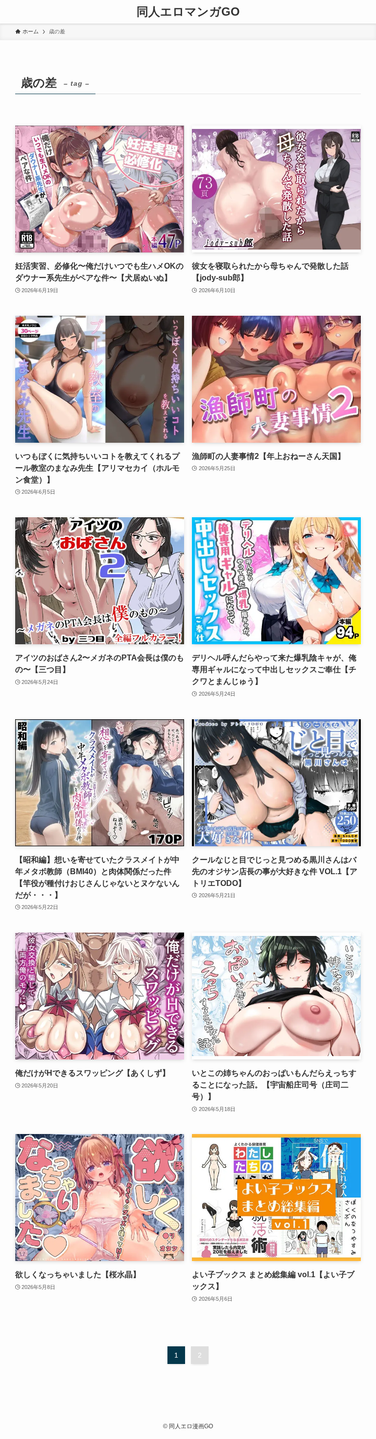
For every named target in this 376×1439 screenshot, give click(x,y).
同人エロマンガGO (188, 12)
